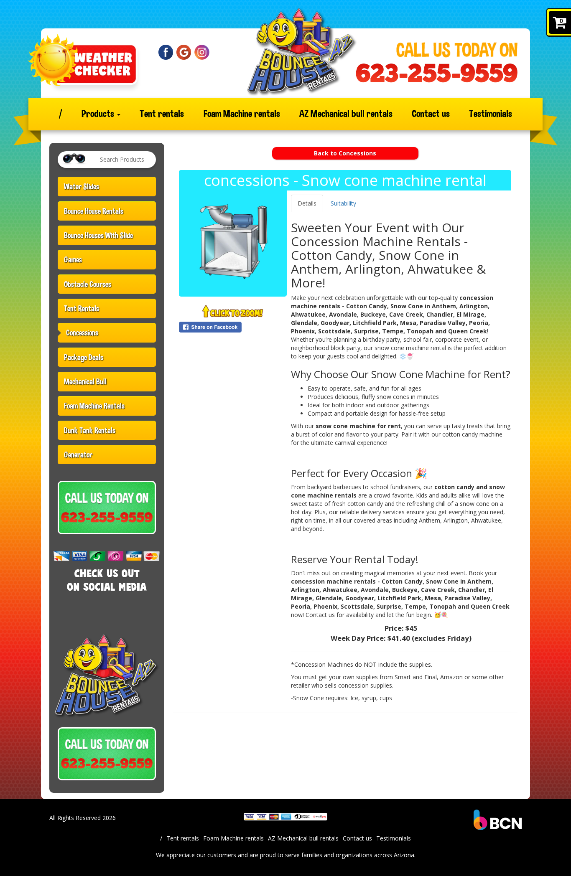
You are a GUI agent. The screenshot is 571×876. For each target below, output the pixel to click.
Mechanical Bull (85, 381)
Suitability (343, 203)
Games (73, 259)
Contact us (431, 113)
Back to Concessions (345, 153)
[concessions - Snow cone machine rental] (233, 242)
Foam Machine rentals (242, 113)
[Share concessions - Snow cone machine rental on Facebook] (233, 327)
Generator (78, 454)
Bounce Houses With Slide (98, 235)
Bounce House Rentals (93, 211)
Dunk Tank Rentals (89, 430)
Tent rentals (162, 113)
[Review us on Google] (183, 52)
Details (307, 203)
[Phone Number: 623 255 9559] (436, 72)
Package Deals (83, 357)
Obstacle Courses (87, 284)
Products (99, 113)
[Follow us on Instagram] (201, 52)
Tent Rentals (81, 308)
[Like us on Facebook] (165, 52)
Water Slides (81, 186)
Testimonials (490, 113)
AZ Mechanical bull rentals (346, 113)
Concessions (82, 333)
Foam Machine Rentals (94, 406)
